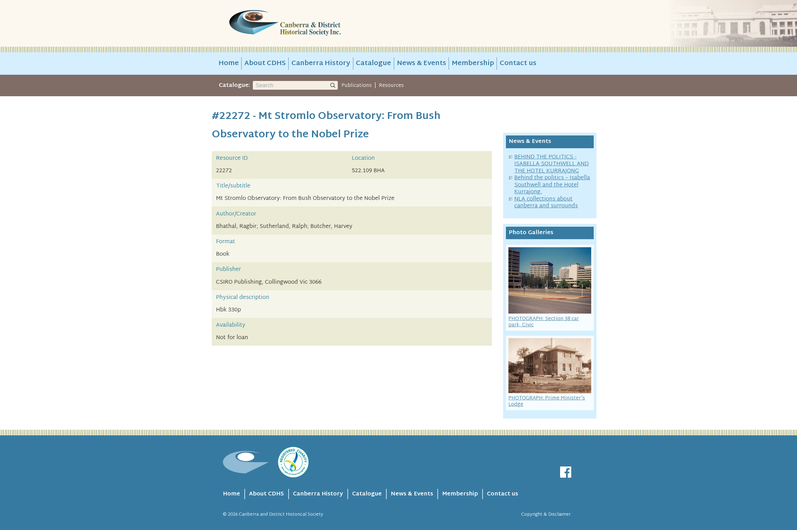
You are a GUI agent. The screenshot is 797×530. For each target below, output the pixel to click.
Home (229, 63)
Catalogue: (234, 85)
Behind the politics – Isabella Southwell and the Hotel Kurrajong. (552, 185)
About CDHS (265, 63)
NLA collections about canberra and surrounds (546, 202)
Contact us (518, 63)
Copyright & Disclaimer (546, 514)
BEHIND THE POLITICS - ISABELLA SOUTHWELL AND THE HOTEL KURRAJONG (551, 164)
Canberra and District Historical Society (281, 514)
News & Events (421, 63)
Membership (473, 63)
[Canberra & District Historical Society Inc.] (307, 23)
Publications (357, 85)
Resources (391, 85)
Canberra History (320, 63)
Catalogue (373, 63)
